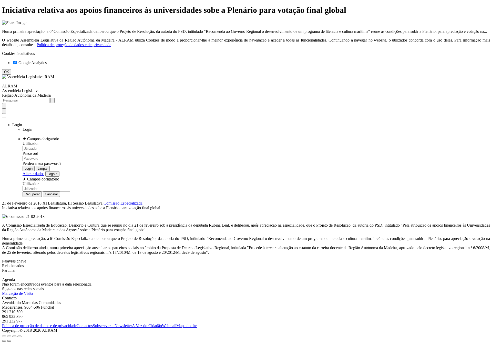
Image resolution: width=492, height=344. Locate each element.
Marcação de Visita (17, 293)
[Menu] (4, 117)
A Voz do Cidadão (147, 325)
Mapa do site (186, 325)
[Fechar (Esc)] (4, 336)
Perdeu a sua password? (42, 163)
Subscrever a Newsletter (112, 325)
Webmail (169, 325)
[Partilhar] (9, 336)
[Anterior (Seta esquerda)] (4, 341)
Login (27, 129)
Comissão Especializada (123, 203)
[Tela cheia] (14, 336)
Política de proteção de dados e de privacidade (74, 45)
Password (30, 153)
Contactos (85, 325)
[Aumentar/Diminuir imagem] (19, 336)
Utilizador (31, 143)
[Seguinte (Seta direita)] (9, 341)
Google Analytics (32, 62)
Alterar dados (33, 173)
